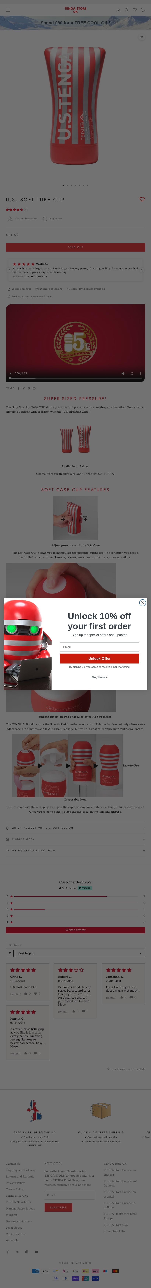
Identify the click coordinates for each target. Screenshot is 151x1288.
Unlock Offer (99, 659)
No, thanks (99, 677)
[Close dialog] (142, 602)
